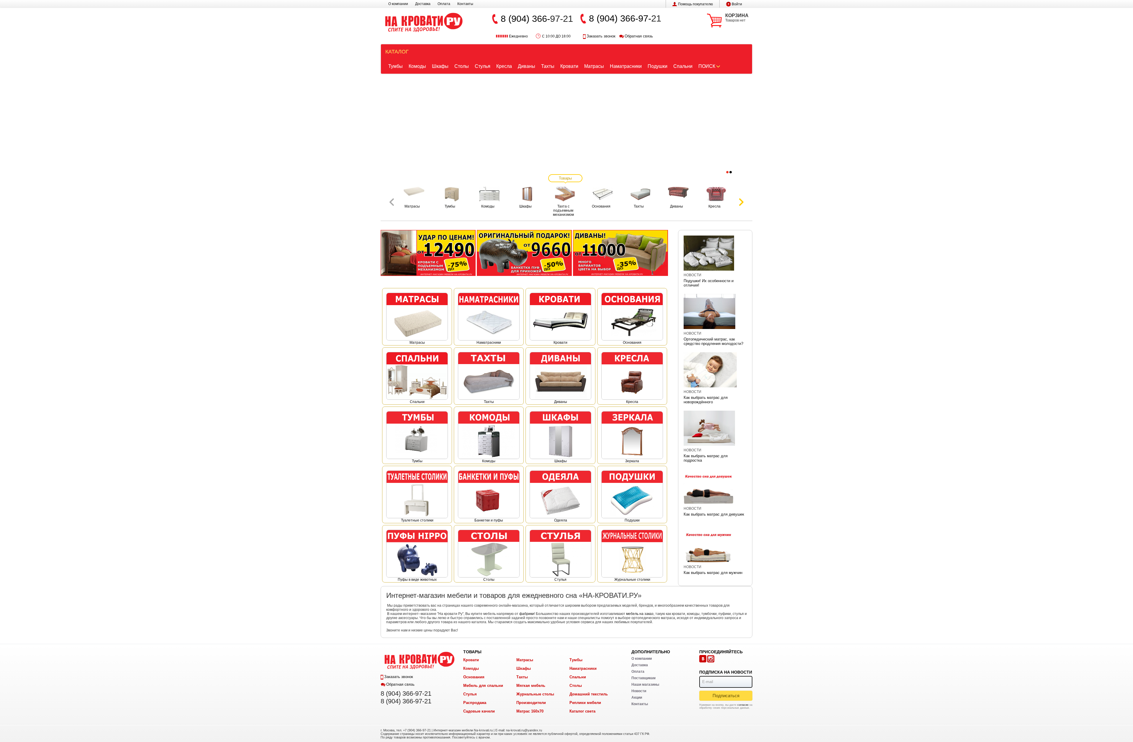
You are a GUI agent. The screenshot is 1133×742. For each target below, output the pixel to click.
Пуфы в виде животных (417, 580)
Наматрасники (626, 66)
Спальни (682, 66)
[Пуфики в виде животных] (524, 253)
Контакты (465, 4)
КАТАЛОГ (397, 52)
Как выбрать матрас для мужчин (713, 572)
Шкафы (440, 66)
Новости (692, 275)
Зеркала (632, 461)
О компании (398, 4)
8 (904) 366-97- (620, 18)
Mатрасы (417, 342)
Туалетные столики (417, 520)
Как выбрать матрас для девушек (714, 514)
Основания (632, 342)
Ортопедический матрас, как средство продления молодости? (713, 341)
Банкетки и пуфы (488, 520)
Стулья (482, 66)
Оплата (444, 4)
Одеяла (560, 520)
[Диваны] (620, 253)
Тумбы (395, 66)
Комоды (417, 66)
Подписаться (726, 695)
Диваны (526, 66)
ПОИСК (706, 66)
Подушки (657, 66)
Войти (737, 4)
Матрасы (594, 66)
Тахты (547, 66)
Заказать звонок (601, 36)
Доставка (422, 4)
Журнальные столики (632, 580)
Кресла (504, 66)
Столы (461, 66)
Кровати (569, 66)
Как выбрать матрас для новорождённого (706, 399)
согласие (743, 704)
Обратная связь (639, 36)
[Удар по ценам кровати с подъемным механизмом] (428, 253)
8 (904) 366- (525, 19)
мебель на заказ (640, 614)
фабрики (526, 614)
